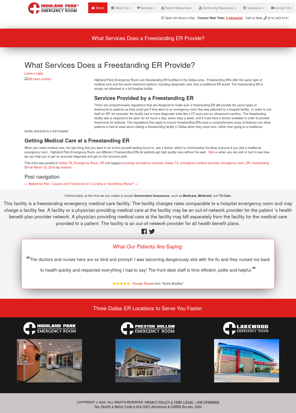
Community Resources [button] (218, 8)
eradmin (66, 167)
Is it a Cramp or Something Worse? (112, 183)
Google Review (143, 283)
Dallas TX (65, 163)
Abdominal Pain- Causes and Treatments (54, 183)
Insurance (254, 8)
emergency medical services (199, 163)
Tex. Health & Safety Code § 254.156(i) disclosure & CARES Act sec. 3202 (148, 406)
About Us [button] (121, 8)
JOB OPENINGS (207, 402)
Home (101, 7)
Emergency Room (86, 163)
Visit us (213, 152)
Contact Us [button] (282, 8)
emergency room (232, 163)
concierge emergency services (142, 163)
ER (102, 163)
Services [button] (146, 8)
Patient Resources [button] (177, 8)
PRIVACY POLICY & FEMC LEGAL (169, 402)
